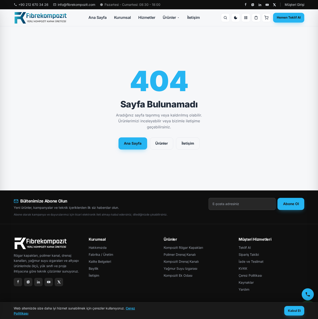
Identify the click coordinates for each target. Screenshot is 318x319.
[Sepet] (266, 17)
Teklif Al (245, 247)
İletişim (193, 17)
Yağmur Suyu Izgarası (180, 268)
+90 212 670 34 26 (33, 5)
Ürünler (169, 17)
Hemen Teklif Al (289, 17)
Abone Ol (291, 204)
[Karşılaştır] (245, 17)
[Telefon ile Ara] (308, 294)
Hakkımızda (98, 247)
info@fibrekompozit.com (76, 5)
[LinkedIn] (260, 5)
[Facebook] (245, 5)
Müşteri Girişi (294, 5)
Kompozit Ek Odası (178, 275)
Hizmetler (146, 17)
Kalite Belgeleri (100, 261)
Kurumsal (122, 17)
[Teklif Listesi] (256, 17)
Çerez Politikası (250, 275)
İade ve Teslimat (251, 261)
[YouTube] (267, 5)
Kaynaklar (246, 282)
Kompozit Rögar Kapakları (183, 247)
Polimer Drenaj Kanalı (180, 254)
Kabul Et (294, 310)
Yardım (244, 289)
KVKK (243, 268)
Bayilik (93, 268)
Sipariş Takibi (249, 254)
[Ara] (225, 17)
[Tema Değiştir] (235, 17)
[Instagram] (252, 5)
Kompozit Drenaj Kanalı (181, 261)
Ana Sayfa (97, 17)
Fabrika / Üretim (101, 254)
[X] (274, 5)
